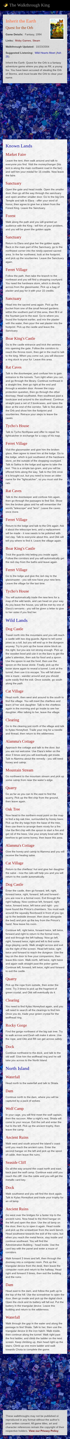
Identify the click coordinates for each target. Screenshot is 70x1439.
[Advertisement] (35, 111)
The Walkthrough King (29, 5)
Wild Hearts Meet (45, 52)
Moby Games (23, 40)
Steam (36, 40)
